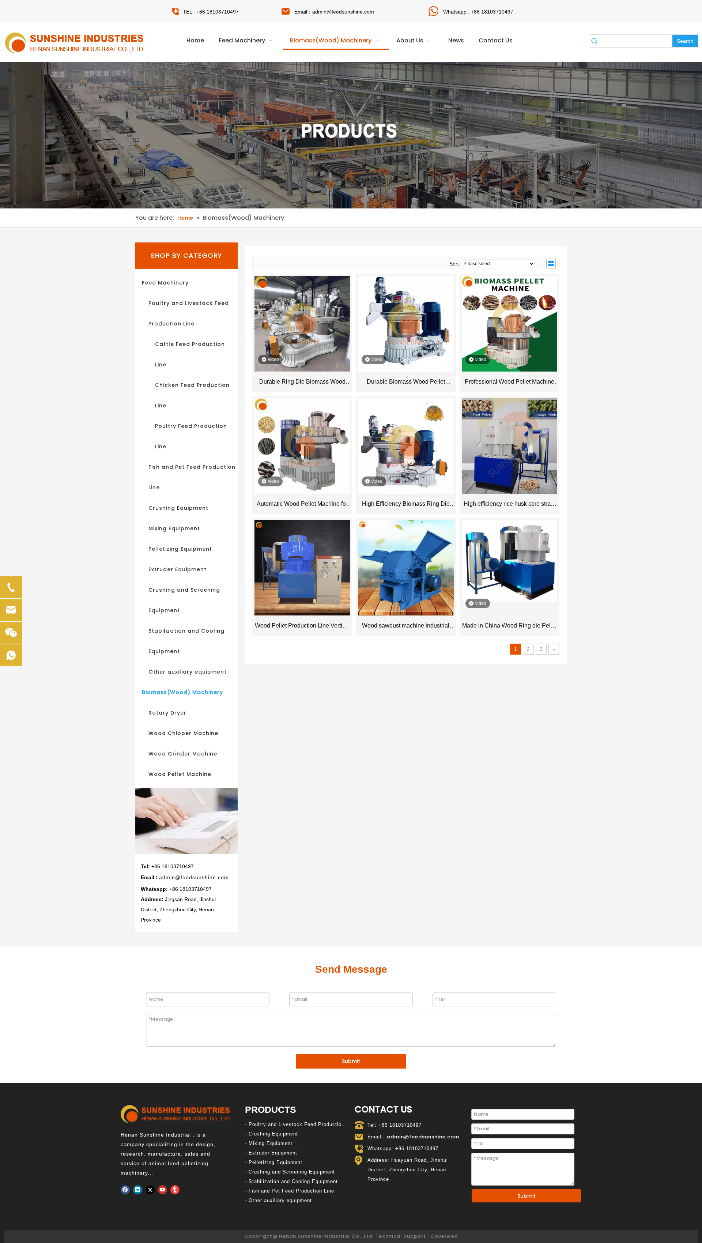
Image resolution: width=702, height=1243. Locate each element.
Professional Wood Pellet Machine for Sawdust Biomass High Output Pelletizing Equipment (509, 383)
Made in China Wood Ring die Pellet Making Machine (509, 627)
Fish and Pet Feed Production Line (291, 1191)
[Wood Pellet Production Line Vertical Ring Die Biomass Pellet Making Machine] (302, 567)
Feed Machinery (165, 282)
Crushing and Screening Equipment (292, 1172)
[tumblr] (175, 1189)
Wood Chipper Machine (183, 733)
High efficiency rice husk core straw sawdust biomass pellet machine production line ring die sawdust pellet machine (509, 505)
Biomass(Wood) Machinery (182, 692)
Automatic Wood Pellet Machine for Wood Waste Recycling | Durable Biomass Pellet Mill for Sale (302, 505)
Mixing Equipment (174, 528)
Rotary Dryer (167, 712)
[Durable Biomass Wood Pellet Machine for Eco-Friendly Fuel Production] (405, 323)
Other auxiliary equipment (187, 671)
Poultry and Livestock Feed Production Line (302, 1124)
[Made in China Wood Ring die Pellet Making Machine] (509, 560)
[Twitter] (150, 1189)
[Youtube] (162, 1189)
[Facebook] (125, 1189)
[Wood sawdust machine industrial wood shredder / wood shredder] (405, 567)
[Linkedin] (137, 1189)
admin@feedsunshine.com (343, 12)
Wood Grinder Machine (182, 753)
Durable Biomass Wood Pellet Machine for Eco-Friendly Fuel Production (406, 383)
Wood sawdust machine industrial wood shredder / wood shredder (405, 627)
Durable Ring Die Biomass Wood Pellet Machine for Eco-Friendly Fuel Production (302, 383)
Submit (351, 1061)
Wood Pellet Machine (179, 774)
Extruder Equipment (177, 569)
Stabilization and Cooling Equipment (293, 1181)
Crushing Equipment (178, 508)
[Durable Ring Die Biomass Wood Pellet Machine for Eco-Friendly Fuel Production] (302, 323)
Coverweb (444, 1236)
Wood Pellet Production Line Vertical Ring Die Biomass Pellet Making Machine (302, 627)
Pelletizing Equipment (180, 549)
